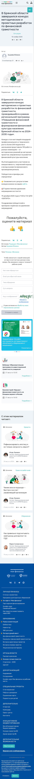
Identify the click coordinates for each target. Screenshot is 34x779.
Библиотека (7, 625)
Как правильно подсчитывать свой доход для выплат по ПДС (16, 536)
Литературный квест (11, 633)
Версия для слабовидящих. (14, 751)
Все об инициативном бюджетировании (11, 727)
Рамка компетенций (10, 622)
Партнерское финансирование (14, 603)
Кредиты (27, 427)
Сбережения (25, 516)
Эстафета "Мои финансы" (12, 600)
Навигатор (6, 627)
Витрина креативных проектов (14, 642)
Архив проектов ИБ (9, 734)
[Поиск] (27, 3)
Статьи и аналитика (10, 595)
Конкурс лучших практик (12, 659)
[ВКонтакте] (10, 582)
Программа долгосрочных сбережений (16, 598)
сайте (24, 184)
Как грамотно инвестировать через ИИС (13, 612)
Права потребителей (23, 470)
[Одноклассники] (14, 582)
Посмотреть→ (26, 348)
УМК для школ (8, 630)
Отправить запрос (11, 312)
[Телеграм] (19, 582)
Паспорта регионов (10, 656)
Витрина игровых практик (12, 645)
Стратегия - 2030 (9, 662)
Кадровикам (7, 673)
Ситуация (17, 33)
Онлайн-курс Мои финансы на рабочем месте (16, 680)
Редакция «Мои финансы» (18, 244)
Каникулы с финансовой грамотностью (17, 639)
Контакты (6, 715)
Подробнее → (26, 376)
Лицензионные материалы (12, 648)
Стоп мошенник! (8, 690)
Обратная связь (9, 746)
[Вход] (31, 3)
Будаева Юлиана (14, 55)
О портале (6, 707)
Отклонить (6, 776)
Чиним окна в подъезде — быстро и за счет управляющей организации (15, 490)
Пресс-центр (7, 713)
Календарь (7, 710)
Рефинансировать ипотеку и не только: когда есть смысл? (16, 445)
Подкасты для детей (10, 698)
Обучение (15, 252)
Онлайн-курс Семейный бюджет (9, 607)
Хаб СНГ (6, 665)
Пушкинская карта (9, 695)
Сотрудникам (8, 676)
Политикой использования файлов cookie (18, 766)
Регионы (8, 252)
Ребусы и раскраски (10, 692)
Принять (15, 776)
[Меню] (30, 9)
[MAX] (23, 582)
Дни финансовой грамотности (14, 636)
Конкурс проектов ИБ (10, 731)
